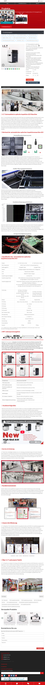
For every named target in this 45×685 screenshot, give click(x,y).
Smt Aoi (3, 602)
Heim (7, 3)
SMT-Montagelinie (8, 342)
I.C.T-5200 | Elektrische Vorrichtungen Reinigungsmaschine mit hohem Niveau (9, 624)
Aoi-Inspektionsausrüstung (12, 602)
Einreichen (40, 648)
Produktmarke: (29, 71)
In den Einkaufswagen (33, 82)
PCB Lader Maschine (32, 35)
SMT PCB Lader (12, 35)
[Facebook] (11, 676)
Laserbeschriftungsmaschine (22, 399)
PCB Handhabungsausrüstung (32, 40)
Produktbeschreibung (6, 87)
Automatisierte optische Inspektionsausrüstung (11, 606)
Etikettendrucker (31, 399)
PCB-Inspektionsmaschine (14, 600)
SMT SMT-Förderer (32, 37)
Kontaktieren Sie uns (22, 3)
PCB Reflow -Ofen (20, 40)
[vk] (9, 676)
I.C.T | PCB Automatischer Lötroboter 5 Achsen (22, 624)
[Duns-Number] (14, 678)
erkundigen (30, 79)
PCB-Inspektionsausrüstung (26, 600)
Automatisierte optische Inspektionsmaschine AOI (28, 602)
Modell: (27, 69)
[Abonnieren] (42, 673)
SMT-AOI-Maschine (37, 600)
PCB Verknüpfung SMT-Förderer (8, 40)
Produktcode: (28, 73)
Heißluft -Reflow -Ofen (6, 37)
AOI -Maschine (4, 600)
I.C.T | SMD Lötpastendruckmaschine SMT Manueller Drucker (35, 624)
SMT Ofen (4, 35)
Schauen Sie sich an (6, 22)
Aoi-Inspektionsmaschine (25, 604)
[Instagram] (14, 676)
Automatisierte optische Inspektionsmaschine (10, 604)
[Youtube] (2, 676)
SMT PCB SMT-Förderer (21, 35)
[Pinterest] (16, 676)
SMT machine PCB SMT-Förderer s (20, 37)
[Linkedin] (4, 676)
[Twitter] (7, 676)
